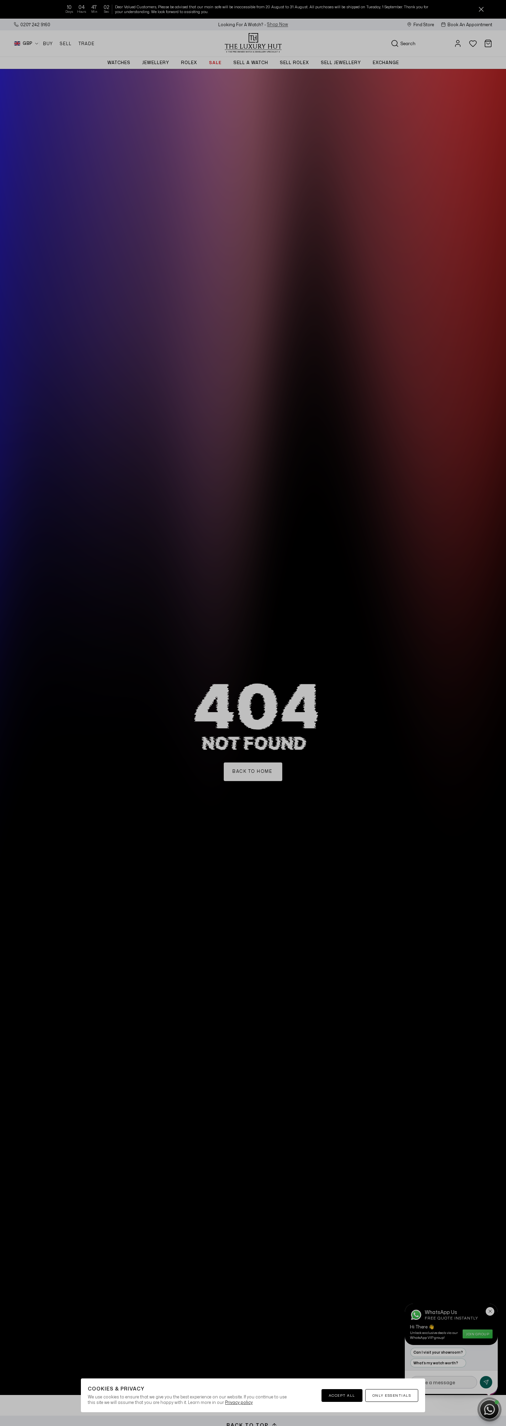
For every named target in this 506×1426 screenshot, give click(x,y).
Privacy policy (239, 1402)
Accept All (342, 1395)
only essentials (391, 1395)
